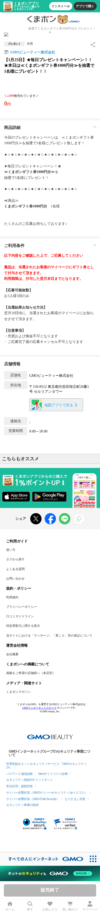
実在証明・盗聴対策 (19, 786)
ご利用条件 (14, 245)
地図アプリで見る (58, 405)
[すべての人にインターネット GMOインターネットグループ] (43, 859)
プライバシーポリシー (21, 607)
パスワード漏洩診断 (19, 774)
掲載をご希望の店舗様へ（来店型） (30, 673)
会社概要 (12, 654)
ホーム (10, 909)
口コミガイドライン (20, 616)
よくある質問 (15, 569)
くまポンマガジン (18, 692)
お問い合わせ (15, 578)
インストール (61, 6)
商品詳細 (12, 127)
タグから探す (15, 559)
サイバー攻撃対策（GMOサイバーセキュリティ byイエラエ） (46, 792)
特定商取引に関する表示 (23, 626)
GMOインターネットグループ (39, 707)
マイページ (90, 909)
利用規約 (12, 597)
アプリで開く (85, 6)
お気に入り (50, 909)
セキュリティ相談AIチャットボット (29, 780)
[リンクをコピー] (79, 518)
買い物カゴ (70, 909)
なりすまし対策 (75, 799)
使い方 (10, 550)
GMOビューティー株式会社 (32, 52)
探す (30, 909)
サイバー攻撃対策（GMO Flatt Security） (32, 799)
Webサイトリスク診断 (53, 774)
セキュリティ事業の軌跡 (22, 805)
